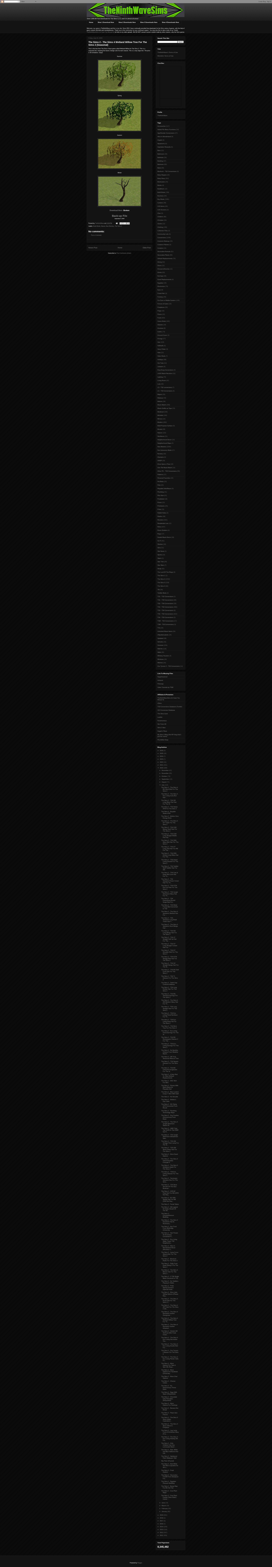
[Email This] (121, 223)
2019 (162, 1515)
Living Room (161, 380)
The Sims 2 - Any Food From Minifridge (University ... (169, 1228)
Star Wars (160, 565)
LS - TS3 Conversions (164, 391)
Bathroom (160, 154)
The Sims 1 (161, 575)
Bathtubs (160, 157)
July (163, 785)
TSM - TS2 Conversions (165, 621)
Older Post (147, 248)
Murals (159, 429)
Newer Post (92, 248)
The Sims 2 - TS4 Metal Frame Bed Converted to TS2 (169, 906)
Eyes (159, 290)
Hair (158, 342)
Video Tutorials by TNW (165, 687)
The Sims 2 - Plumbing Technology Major (168, 1111)
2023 (162, 759)
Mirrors (159, 419)
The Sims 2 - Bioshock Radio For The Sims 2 (169, 1259)
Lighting (160, 377)
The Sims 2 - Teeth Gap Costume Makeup (169, 983)
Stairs (159, 558)
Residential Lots (162, 523)
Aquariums (161, 143)
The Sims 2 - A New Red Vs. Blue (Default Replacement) (169, 1076)
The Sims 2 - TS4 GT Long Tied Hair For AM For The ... (169, 848)
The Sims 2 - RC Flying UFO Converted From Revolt (169, 1106)
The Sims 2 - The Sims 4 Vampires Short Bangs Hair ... (169, 926)
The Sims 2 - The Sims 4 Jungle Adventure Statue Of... (169, 1123)
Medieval (160, 412)
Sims (159, 548)
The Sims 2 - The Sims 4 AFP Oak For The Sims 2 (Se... (169, 1307)
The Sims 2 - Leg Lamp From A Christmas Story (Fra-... (170, 1432)
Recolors (160, 520)
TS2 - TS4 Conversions (165, 603)
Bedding (160, 161)
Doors (159, 265)
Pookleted (160, 499)
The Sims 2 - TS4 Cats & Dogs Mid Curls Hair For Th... (169, 874)
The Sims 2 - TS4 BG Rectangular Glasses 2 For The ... (169, 1039)
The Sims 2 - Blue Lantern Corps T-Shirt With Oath (170, 1093)
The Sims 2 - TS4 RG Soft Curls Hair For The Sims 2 (170, 971)
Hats (159, 352)
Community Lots (162, 234)
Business (160, 196)
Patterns (160, 474)
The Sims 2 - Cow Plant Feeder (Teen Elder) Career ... (169, 1497)
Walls (159, 652)
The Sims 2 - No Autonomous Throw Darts (168, 1387)
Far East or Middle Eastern (166, 300)
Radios (159, 516)
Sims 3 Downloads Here (148, 22)
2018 (162, 1518)
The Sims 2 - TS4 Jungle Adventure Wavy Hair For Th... (169, 893)
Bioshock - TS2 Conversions (166, 171)
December (165, 770)
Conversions (161, 237)
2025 (162, 753)
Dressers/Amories (163, 269)
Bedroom (160, 164)
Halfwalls (160, 345)
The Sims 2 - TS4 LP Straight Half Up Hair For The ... (169, 939)
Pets (158, 485)
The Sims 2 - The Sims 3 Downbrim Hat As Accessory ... (169, 1221)
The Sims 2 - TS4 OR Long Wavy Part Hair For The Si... (169, 802)
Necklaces (160, 436)
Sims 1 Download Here (106, 22)
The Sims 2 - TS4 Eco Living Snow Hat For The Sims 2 (168, 1021)
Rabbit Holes (161, 513)
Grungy (159, 338)
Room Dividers (162, 530)
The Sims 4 (161, 586)
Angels (159, 140)
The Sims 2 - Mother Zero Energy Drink (170, 817)
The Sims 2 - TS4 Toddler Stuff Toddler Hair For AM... (169, 868)
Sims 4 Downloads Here (170, 22)
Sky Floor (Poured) (167, 1461)
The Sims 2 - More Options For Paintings (169, 1404)
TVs (158, 628)
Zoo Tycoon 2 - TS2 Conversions (168, 666)
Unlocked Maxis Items (164, 631)
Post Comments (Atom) (124, 253)
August (164, 782)
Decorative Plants (163, 255)
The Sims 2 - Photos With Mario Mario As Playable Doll (169, 1087)
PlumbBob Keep (162, 740)
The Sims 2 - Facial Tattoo (170, 1204)
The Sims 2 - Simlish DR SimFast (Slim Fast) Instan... (169, 1332)
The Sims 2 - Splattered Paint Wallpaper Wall (169, 1457)
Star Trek (160, 561)
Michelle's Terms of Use (165, 56)
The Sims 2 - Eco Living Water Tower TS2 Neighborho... (169, 1241)
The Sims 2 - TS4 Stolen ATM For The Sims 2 (169, 807)
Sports (159, 555)
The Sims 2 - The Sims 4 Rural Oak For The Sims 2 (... (169, 1300)
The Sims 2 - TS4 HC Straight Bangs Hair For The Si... (170, 965)
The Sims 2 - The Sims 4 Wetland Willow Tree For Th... (169, 1320)
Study (159, 568)
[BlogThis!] (123, 223)
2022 (162, 762)
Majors (159, 394)
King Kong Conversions (165, 370)
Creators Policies (163, 244)
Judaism (160, 366)
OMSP (159, 460)
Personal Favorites (163, 478)
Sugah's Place (162, 731)
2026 (162, 750)
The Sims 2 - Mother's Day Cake (168, 1100)
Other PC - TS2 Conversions (167, 471)
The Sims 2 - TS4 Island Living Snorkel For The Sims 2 (169, 861)
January (164, 1511)
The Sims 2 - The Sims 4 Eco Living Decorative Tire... (169, 1339)
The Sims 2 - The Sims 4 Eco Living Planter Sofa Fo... (169, 1358)
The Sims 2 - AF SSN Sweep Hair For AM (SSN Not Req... (168, 1199)
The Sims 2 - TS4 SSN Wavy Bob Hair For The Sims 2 (169, 842)
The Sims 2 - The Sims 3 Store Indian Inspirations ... (169, 1419)
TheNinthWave (162, 115)
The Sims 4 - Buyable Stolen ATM (168, 812)
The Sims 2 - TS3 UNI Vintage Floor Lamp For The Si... (170, 1143)
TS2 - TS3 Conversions (165, 600)
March (164, 1505)
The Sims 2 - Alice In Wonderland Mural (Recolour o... (168, 1247)
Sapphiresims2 (162, 677)
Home (91, 22)
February (165, 1508)
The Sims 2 (118, 226)
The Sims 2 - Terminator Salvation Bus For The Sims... (169, 1180)
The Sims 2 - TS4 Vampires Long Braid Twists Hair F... (169, 919)
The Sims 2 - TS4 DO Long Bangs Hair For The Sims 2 (169, 932)
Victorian (160, 645)
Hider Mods (161, 356)
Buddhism (160, 189)
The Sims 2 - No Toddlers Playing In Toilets (169, 1282)
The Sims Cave (162, 713)
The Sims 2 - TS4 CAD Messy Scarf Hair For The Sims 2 (169, 829)
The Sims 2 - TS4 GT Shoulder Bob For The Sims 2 (169, 952)
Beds (159, 168)
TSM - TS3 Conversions (165, 624)
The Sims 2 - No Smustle (169, 1097)
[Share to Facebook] (127, 223)
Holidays (160, 359)
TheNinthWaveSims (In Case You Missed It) (100, 32)
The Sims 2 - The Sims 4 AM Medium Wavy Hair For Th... (169, 1002)
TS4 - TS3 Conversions (165, 617)
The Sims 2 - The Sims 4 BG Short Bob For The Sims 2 (169, 789)
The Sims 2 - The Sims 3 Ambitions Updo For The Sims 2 (169, 1167)
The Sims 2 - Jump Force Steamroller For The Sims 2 (169, 1254)
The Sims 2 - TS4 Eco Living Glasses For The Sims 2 (169, 1173)
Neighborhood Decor (164, 439)
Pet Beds (160, 481)
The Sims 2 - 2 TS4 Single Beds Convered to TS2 (170, 1277)
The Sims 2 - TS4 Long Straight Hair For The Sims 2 (169, 1008)
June (163, 1503)
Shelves (160, 544)
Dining (159, 262)
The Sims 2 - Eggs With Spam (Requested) (169, 1393)
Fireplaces (160, 307)
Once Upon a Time (163, 464)
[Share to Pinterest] (129, 223)
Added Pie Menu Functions (166, 129)
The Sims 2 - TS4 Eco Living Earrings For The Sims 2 (170, 1045)
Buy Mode (160, 199)
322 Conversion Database (166, 710)
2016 (162, 1524)
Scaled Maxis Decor (164, 537)
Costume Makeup (163, 241)
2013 (162, 1529)
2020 (162, 768)
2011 (161, 1535)
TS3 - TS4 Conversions (165, 610)
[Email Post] (116, 223)
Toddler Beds (161, 593)
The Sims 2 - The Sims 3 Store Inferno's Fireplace (169, 1425)
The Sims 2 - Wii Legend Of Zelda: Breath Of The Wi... (169, 1209)
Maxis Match (161, 405)
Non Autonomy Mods (164, 450)
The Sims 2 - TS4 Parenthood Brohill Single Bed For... (168, 900)
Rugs (159, 534)
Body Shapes (161, 175)
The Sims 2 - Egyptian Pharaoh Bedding (168, 1482)
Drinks (159, 272)
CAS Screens (161, 210)
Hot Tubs (160, 363)
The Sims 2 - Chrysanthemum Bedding (167, 1215)
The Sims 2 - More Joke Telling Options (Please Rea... (169, 1294)
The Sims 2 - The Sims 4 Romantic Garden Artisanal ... (169, 1326)
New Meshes (110, 226)
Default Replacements (164, 258)
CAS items (160, 206)
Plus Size (160, 495)
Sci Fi (159, 541)
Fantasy (160, 297)
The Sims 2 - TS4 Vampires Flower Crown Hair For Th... (170, 881)
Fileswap (160, 684)
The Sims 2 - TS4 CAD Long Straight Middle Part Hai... (169, 835)
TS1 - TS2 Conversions (165, 596)
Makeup (160, 398)
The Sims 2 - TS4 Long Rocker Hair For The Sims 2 (169, 989)
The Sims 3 (161, 582)
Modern (160, 422)
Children (160, 216)
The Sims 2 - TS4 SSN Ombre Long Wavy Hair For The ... (169, 855)
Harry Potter (161, 349)
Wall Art (159, 649)
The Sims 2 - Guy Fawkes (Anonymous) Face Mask (170, 1117)
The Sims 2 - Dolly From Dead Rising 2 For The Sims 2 (169, 1265)
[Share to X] (125, 223)
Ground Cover (162, 335)
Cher (159, 213)
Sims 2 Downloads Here (127, 22)
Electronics (161, 286)
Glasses (160, 325)
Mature (159, 401)
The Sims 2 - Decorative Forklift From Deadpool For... (169, 1476)
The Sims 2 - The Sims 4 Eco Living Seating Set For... (169, 1438)
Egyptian (160, 283)
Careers (160, 203)
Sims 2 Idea (161, 727)
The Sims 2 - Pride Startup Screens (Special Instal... (167, 1287)
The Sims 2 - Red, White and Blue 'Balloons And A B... (169, 1451)
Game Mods (161, 321)
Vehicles (160, 642)
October (164, 776)
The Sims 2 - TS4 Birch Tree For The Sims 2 (169, 1027)
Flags (159, 311)
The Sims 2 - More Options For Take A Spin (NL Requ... (168, 1365)
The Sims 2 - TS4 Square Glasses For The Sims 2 (169, 1063)
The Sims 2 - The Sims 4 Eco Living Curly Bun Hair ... (169, 795)
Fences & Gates (162, 304)
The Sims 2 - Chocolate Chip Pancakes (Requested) (169, 1398)
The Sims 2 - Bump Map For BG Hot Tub (169, 1487)
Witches (160, 662)
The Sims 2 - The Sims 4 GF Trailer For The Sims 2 (169, 822)
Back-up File (119, 215)
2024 (162, 756)
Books (159, 185)
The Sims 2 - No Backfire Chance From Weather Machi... (169, 1052)
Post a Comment (96, 235)
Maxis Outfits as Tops (164, 408)
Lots (158, 384)
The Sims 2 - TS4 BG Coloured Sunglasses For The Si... (169, 1069)
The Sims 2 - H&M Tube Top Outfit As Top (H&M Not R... (169, 1130)
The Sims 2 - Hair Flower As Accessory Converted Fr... (169, 1234)
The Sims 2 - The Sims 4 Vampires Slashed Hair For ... (169, 913)
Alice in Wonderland (164, 136)
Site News (160, 551)
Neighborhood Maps (164, 443)
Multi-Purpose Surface (164, 426)
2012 (162, 1532)
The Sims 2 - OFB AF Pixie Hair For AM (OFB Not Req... (169, 1193)
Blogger (139, 1563)
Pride (159, 509)
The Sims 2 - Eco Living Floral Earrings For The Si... (169, 1032)
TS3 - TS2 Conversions (165, 607)
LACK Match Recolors (164, 373)
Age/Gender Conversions (165, 133)
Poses (159, 502)
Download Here (116, 210)
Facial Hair (161, 293)
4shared (160, 680)
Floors (159, 314)
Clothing (160, 227)
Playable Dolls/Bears (164, 488)
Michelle (160, 415)
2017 (162, 1521)
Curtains (160, 248)
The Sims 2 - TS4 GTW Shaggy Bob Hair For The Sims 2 (169, 958)
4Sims (159, 703)
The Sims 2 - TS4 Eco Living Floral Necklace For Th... (169, 1015)
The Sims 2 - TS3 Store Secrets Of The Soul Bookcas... (169, 1186)
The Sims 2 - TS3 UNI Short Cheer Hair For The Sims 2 (169, 1149)
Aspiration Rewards (164, 147)
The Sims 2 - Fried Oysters (167, 1471)
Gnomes (160, 328)
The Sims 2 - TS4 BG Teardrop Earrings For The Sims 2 (169, 995)
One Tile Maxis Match (164, 467)
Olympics (160, 457)
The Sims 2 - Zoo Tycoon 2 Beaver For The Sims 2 (169, 1352)
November (165, 773)
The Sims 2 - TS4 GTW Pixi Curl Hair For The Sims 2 (169, 887)
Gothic (159, 332)
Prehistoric (161, 506)
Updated (160, 638)
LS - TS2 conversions (164, 387)
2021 (162, 765)
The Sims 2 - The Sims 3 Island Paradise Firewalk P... (169, 1160)
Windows (160, 659)
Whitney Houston (163, 656)
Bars (159, 150)
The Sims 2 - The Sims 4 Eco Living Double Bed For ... (169, 1345)
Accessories (161, 126)
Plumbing (160, 492)
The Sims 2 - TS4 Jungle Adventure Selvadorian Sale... (169, 1136)
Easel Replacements (164, 279)
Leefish (159, 717)
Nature (103, 226)
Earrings (160, 276)
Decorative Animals (163, 251)
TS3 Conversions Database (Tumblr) (169, 706)
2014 (162, 1526)
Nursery (160, 454)
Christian (160, 220)
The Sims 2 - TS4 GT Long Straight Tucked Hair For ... (169, 945)
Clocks (159, 223)
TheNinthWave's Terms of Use (167, 52)
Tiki (158, 589)
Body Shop (161, 178)
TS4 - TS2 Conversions (165, 614)
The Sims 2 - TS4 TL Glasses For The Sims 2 (169, 978)
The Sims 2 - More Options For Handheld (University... (169, 1371)
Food (159, 318)
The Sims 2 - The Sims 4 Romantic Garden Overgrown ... (169, 1313)
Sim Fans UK (161, 724)
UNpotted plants (162, 635)
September (165, 779)
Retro (159, 527)
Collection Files (162, 231)
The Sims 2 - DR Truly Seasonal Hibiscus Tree (170, 1057)
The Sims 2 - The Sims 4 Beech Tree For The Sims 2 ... (169, 1271)
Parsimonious (162, 721)
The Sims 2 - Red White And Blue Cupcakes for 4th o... (169, 1465)
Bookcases (161, 182)
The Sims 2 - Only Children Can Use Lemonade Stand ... (168, 1445)
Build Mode (96, 226)
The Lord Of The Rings (165, 572)
